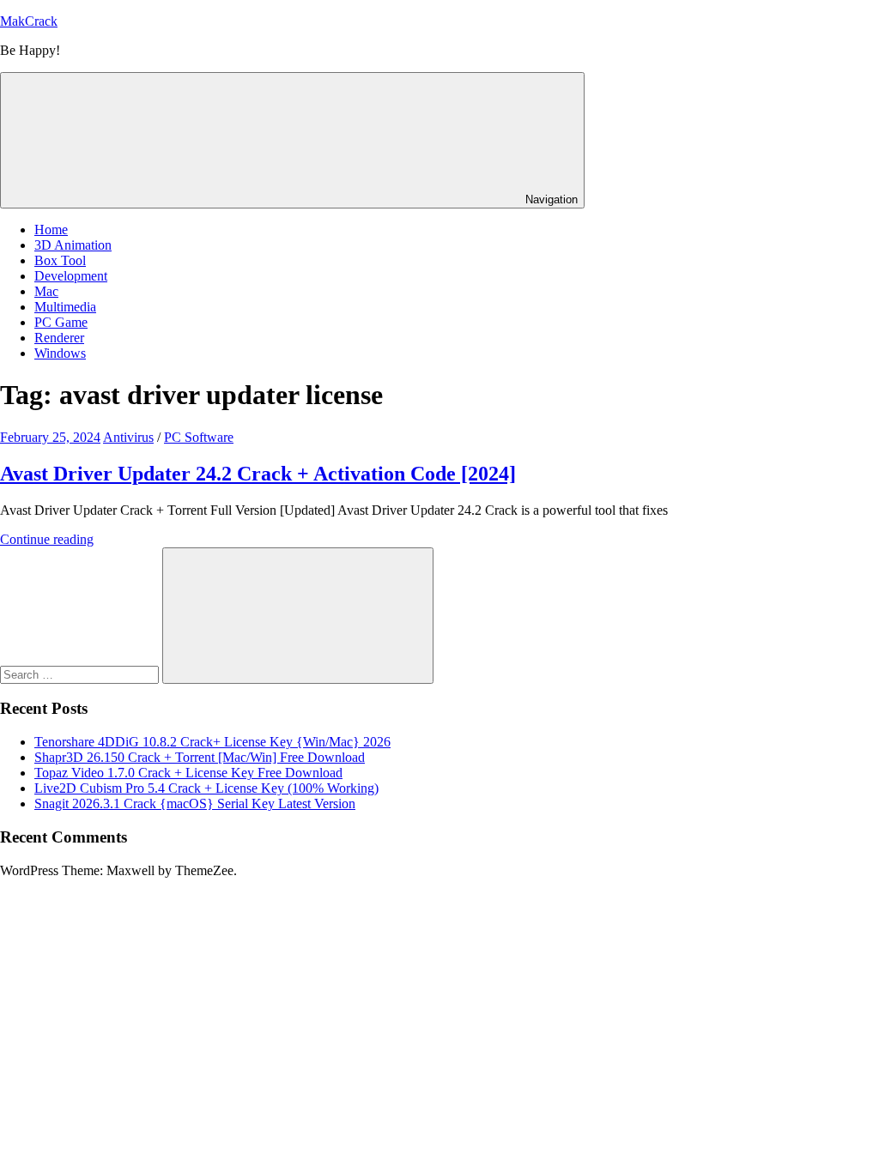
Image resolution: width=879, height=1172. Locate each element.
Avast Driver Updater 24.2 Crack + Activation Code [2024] (258, 473)
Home (51, 229)
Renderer (59, 337)
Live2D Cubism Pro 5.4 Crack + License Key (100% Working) (206, 788)
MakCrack (29, 21)
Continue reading (47, 539)
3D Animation (73, 245)
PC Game (61, 322)
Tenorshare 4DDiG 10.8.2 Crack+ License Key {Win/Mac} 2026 (212, 741)
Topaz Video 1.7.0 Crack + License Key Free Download (188, 772)
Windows (60, 353)
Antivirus (128, 437)
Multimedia (65, 306)
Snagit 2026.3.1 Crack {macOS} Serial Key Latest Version (194, 803)
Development (70, 276)
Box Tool (60, 260)
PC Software (198, 437)
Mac (46, 291)
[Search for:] (81, 674)
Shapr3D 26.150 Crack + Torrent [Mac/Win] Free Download (199, 757)
